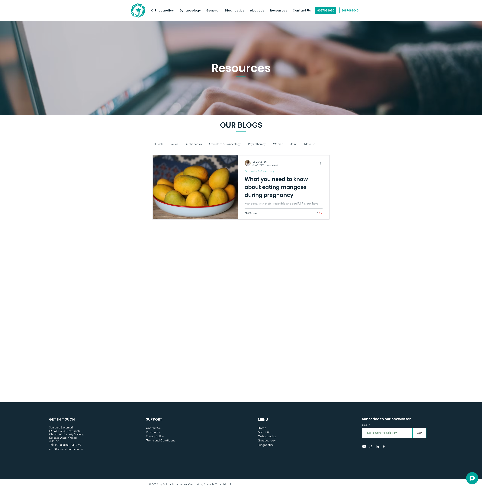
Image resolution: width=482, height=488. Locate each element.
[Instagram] (370, 446)
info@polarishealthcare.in (66, 449)
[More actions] (322, 163)
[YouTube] (364, 446)
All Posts (158, 144)
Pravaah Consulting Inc (219, 484)
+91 (56, 445)
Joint (294, 144)
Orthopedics (194, 144)
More (307, 144)
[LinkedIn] (377, 446)
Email (365, 424)
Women (278, 144)
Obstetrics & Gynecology (225, 144)
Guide (174, 144)
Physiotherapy (257, 144)
